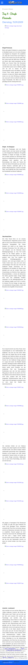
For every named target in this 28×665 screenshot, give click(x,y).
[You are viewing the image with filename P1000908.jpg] (15, 316)
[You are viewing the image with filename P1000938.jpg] (15, 572)
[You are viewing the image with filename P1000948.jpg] (15, 335)
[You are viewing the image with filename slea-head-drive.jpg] (15, 34)
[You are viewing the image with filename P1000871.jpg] (15, 93)
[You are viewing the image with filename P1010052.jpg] (15, 490)
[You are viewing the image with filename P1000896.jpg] (15, 201)
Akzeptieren (5, 661)
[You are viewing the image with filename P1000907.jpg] (15, 298)
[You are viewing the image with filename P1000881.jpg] (15, 111)
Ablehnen (16, 661)
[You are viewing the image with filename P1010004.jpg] (15, 472)
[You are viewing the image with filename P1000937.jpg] (15, 554)
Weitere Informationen (11, 664)
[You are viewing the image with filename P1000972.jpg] (15, 591)
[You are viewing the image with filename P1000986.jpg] (15, 413)
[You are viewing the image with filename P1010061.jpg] (15, 509)
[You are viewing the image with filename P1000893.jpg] (15, 129)
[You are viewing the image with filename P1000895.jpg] (15, 182)
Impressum (19, 664)
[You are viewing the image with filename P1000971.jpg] (15, 395)
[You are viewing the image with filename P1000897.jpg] (15, 219)
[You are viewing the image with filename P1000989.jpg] (15, 432)
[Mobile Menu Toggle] (2, 2)
